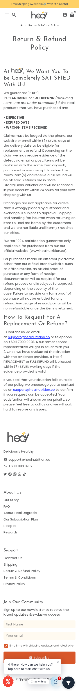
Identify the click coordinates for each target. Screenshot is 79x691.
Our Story (11, 499)
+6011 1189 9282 (18, 466)
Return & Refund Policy (44, 25)
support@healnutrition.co (29, 337)
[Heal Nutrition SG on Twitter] (5, 474)
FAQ (7, 506)
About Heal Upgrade (20, 512)
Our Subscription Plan (21, 519)
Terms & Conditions (20, 577)
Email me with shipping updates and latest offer (41, 645)
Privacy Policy (14, 583)
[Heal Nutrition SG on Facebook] (10, 474)
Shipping (10, 564)
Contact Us (13, 558)
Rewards (11, 532)
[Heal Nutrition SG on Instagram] (14, 474)
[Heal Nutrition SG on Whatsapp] (19, 474)
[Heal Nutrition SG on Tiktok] (24, 474)
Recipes (10, 525)
